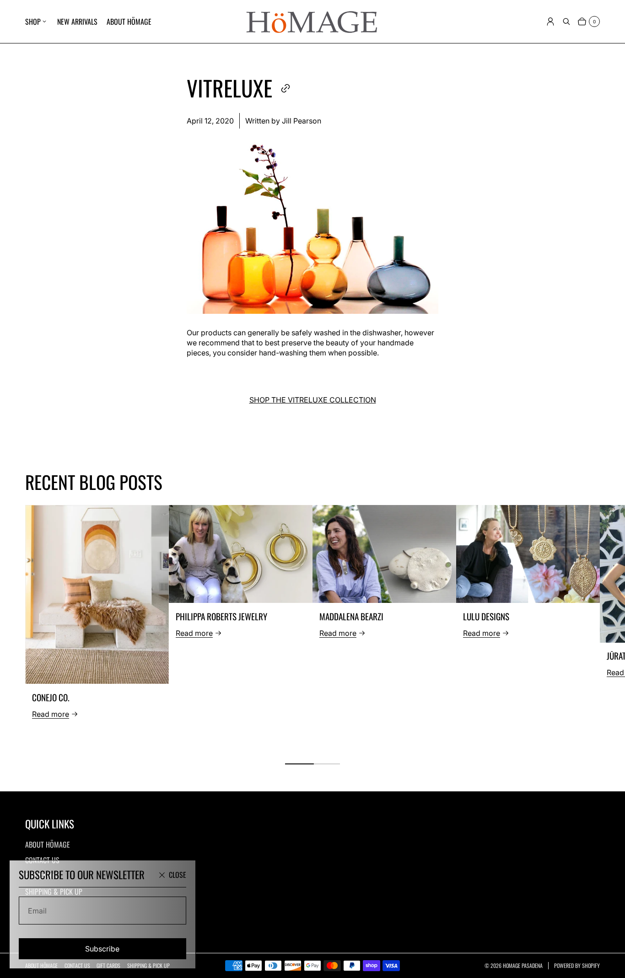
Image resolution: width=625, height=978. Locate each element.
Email (37, 910)
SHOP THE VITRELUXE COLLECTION (312, 399)
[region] (312, 627)
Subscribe (102, 948)
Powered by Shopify (577, 965)
